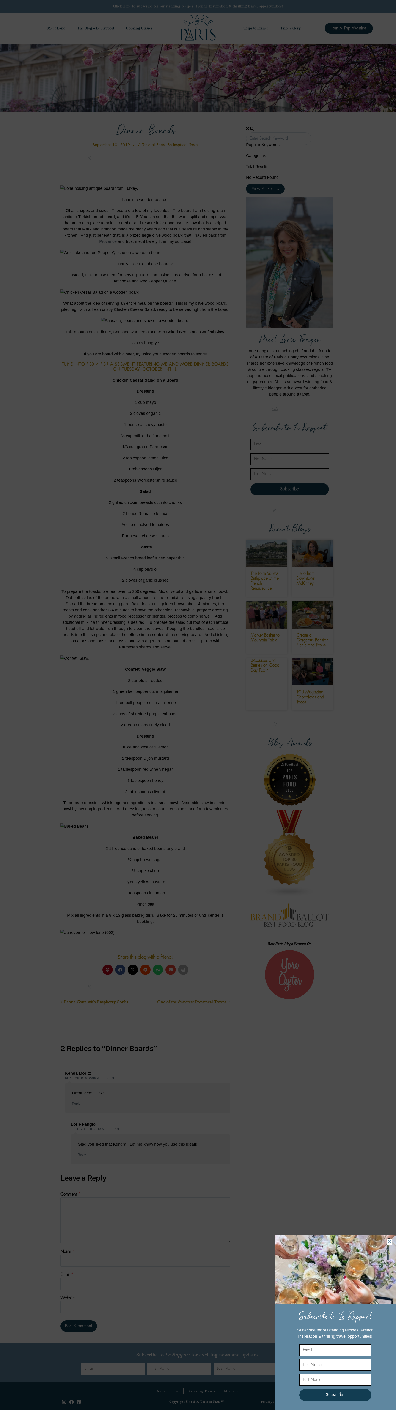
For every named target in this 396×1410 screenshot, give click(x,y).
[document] (198, 705)
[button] (389, 1242)
